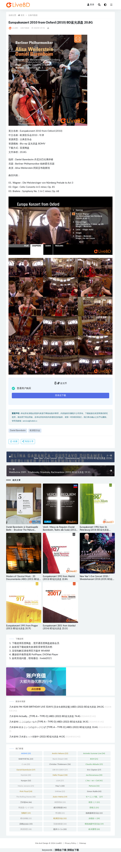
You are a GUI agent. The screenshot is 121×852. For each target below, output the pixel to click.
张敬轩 (26, 813)
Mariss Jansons (26, 786)
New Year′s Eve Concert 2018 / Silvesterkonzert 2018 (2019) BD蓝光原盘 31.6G (97, 579)
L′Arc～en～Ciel (94, 781)
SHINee (60, 791)
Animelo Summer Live (94, 753)
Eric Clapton (94, 770)
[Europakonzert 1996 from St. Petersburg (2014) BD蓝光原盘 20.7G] (97, 504)
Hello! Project (60, 775)
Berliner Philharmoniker (27, 164)
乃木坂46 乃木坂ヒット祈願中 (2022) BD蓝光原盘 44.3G (37, 737)
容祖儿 (94, 808)
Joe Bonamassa (94, 775)
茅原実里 (26, 829)
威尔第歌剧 (59, 808)
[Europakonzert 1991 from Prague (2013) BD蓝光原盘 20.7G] (23, 602)
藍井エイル (59, 829)
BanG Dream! (60, 759)
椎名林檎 (26, 818)
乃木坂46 (26, 802)
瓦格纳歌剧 (59, 824)
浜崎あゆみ (25, 824)
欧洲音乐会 (26, 135)
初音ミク (94, 802)
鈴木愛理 (94, 829)
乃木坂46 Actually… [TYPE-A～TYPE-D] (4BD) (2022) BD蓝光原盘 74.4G (44, 716)
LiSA (60, 781)
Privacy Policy (70, 843)
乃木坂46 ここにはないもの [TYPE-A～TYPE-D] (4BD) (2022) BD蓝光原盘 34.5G (48, 722)
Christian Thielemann (60, 764)
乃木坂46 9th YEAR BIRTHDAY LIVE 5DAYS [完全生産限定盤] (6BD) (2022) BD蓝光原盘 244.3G (56, 707)
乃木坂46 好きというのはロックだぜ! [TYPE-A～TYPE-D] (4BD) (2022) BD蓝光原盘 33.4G (53, 727)
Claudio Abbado (94, 764)
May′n (59, 786)
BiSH (94, 759)
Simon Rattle (94, 791)
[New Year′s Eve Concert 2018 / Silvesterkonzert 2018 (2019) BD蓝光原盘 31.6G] (97, 553)
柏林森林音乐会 (94, 813)
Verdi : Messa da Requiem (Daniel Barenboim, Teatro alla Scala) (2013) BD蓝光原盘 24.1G (59, 530)
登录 (92, 5)
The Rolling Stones (25, 797)
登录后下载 (60, 395)
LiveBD (15, 28)
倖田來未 (60, 802)
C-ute (26, 764)
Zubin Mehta (60, 797)
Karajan (26, 781)
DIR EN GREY (60, 770)
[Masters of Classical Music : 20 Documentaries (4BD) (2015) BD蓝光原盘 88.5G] (23, 553)
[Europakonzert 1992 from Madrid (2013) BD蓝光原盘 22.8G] (60, 553)
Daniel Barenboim (24, 159)
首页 (22, 15)
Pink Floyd (26, 791)
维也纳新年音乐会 (94, 824)
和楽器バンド (25, 808)
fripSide (26, 775)
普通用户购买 (24, 388)
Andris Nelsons (60, 753)
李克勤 (60, 813)
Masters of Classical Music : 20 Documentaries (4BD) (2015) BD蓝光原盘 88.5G (22, 579)
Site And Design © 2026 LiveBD (48, 843)
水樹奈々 (94, 818)
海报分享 (29, 441)
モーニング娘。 (94, 797)
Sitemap (82, 843)
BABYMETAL (26, 759)
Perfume (94, 786)
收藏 (14, 441)
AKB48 (26, 753)
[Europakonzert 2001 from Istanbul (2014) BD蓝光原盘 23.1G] (60, 602)
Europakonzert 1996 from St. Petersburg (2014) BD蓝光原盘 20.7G (94, 530)
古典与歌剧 (32, 15)
